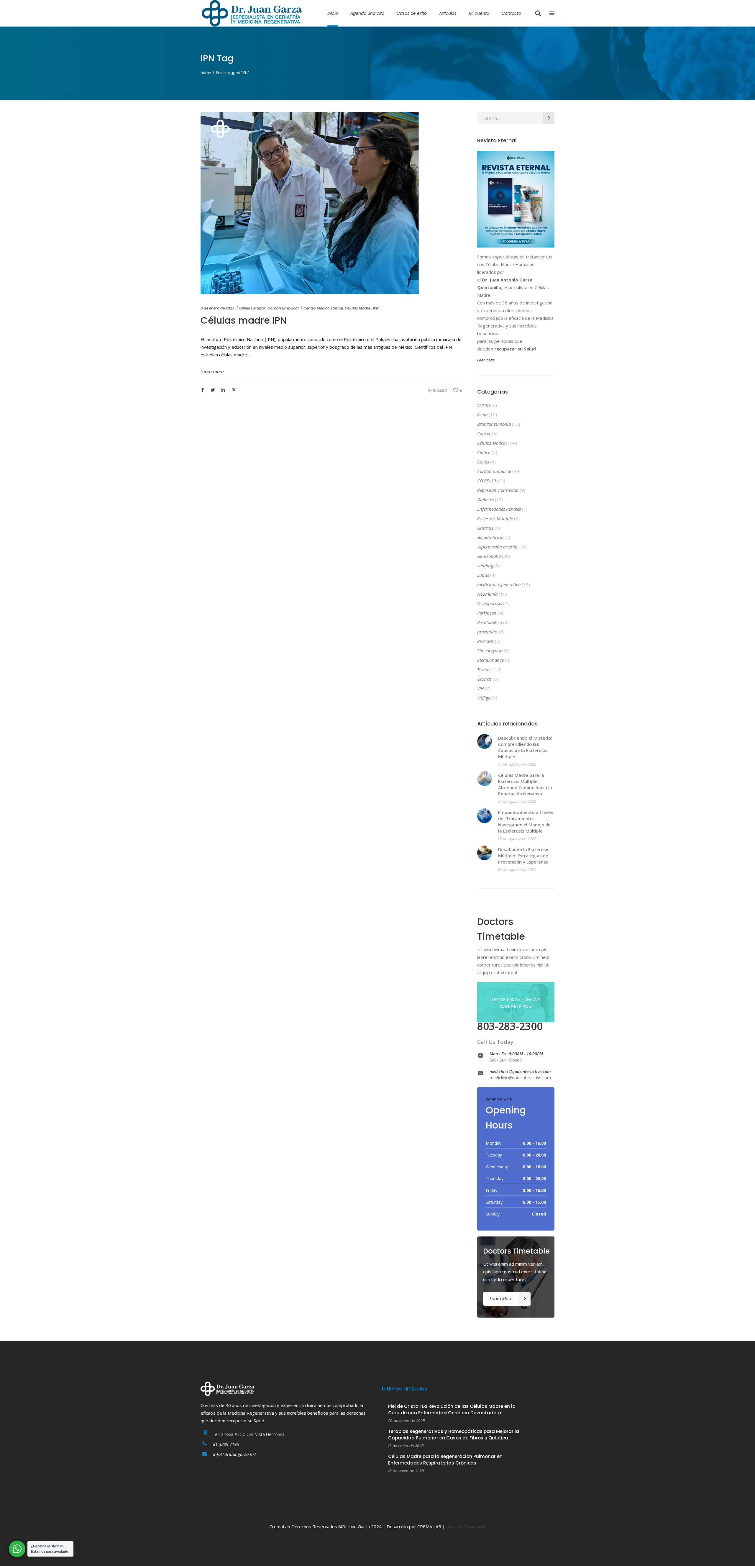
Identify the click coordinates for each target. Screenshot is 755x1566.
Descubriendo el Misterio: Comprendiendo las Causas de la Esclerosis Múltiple (525, 747)
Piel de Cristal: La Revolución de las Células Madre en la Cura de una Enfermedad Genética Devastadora (452, 1409)
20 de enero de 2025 (406, 1420)
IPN (376, 308)
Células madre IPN (244, 320)
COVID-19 (486, 481)
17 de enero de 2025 (406, 1445)
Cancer (484, 433)
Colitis (483, 462)
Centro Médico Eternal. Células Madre (336, 308)
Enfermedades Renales (499, 509)
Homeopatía (489, 556)
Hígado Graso (490, 537)
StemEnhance (490, 660)
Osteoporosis (489, 603)
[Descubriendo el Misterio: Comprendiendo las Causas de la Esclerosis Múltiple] (484, 741)
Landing (485, 566)
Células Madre (252, 308)
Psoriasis (485, 641)
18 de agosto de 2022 (517, 764)
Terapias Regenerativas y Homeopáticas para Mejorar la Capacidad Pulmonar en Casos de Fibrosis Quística (453, 1434)
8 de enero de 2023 (217, 308)
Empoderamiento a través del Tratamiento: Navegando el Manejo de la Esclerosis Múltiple (525, 821)
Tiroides (484, 669)
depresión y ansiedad (497, 490)
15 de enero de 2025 (406, 1470)
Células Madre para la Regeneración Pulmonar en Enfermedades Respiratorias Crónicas (445, 1459)
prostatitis (487, 632)
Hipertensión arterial (497, 547)
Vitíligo (483, 698)
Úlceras (484, 679)
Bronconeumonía (494, 424)
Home (206, 72)
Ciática (483, 452)
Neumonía (487, 594)
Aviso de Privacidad (466, 1526)
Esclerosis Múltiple (495, 518)
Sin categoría (490, 650)
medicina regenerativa (499, 584)
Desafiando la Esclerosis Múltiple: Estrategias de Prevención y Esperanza (523, 855)
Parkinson (486, 613)
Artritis (483, 405)
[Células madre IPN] (310, 203)
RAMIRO (440, 390)
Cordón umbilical (282, 308)
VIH (480, 688)
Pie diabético (489, 622)
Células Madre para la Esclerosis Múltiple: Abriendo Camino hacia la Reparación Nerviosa (525, 784)
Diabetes (485, 499)
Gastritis (485, 528)
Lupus (483, 575)
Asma (482, 414)
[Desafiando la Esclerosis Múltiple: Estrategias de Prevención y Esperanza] (484, 853)
